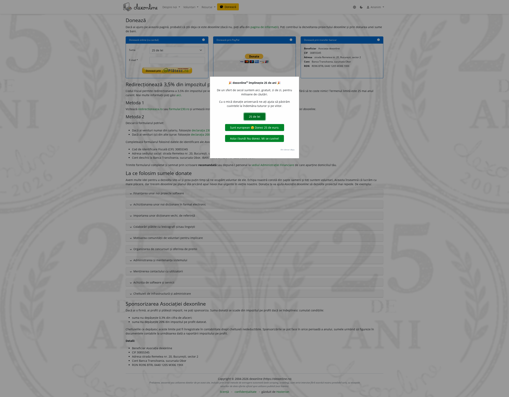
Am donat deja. (288, 149)
